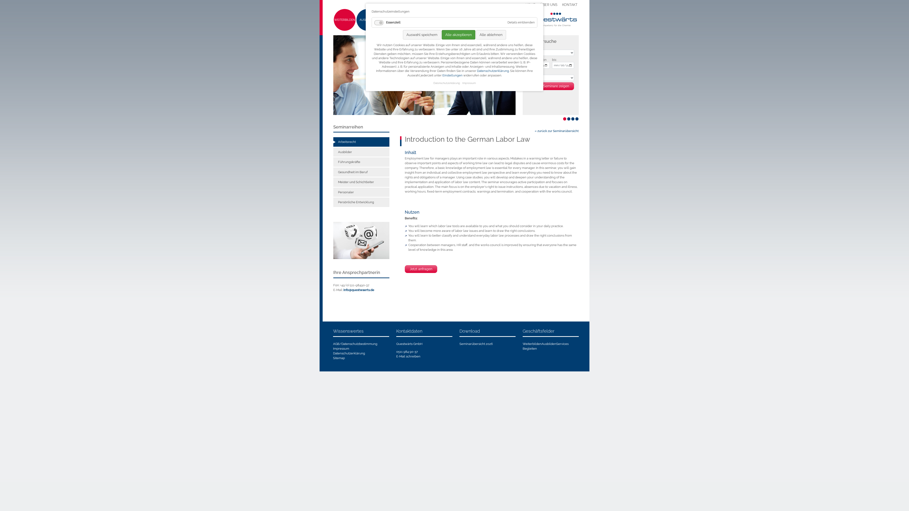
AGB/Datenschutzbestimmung (355, 344)
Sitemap (339, 358)
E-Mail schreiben (408, 356)
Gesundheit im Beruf (353, 172)
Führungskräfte (349, 162)
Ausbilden (549, 344)
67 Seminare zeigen (554, 86)
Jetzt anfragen (421, 269)
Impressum (341, 348)
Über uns (548, 5)
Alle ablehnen (491, 35)
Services (562, 344)
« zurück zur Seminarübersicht (557, 131)
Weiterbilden (344, 20)
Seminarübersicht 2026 (476, 344)
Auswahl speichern (421, 35)
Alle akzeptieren (458, 35)
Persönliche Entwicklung (356, 202)
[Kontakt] (361, 240)
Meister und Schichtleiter (356, 182)
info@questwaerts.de (358, 290)
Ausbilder (345, 152)
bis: (554, 60)
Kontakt (570, 5)
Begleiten (530, 348)
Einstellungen (452, 75)
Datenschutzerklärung (349, 353)
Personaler (346, 192)
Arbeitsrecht (347, 142)
